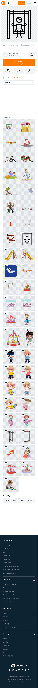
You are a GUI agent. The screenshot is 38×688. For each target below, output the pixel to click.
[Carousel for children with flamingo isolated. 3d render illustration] (11, 479)
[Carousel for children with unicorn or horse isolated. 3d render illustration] (11, 495)
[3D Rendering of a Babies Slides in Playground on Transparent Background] (11, 383)
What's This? (16, 78)
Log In (29, 3)
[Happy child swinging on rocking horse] (11, 239)
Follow (31, 55)
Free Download (19, 63)
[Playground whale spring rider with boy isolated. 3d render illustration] (11, 527)
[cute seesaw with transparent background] (11, 159)
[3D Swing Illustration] (11, 175)
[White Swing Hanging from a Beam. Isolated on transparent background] (11, 447)
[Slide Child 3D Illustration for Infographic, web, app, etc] (11, 143)
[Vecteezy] (3, 3)
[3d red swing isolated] (11, 303)
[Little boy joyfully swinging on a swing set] (11, 287)
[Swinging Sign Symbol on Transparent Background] (11, 415)
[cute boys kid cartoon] (8, 567)
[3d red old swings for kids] (11, 335)
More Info (7, 82)
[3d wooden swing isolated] (11, 351)
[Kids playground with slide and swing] (11, 191)
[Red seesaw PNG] (11, 431)
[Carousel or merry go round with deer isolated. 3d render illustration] (11, 463)
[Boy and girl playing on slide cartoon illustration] (11, 223)
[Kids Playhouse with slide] (11, 207)
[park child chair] (11, 319)
